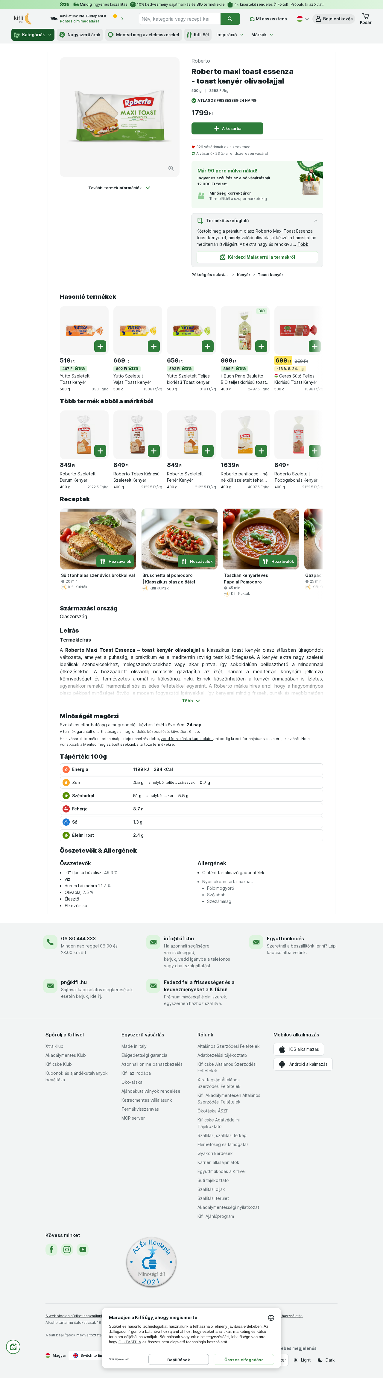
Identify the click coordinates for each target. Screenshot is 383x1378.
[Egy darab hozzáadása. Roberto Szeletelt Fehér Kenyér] (208, 451)
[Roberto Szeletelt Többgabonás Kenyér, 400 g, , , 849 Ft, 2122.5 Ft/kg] (298, 434)
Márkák (259, 34)
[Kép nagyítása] (171, 168)
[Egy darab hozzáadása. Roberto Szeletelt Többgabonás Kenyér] (315, 451)
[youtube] (83, 1250)
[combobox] (180, 19)
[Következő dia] (311, 330)
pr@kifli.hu (74, 982)
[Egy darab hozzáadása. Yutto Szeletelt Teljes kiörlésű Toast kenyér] (208, 346)
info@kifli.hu (179, 939)
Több (302, 244)
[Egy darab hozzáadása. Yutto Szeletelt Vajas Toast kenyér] (154, 346)
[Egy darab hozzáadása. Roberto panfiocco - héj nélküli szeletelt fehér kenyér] (261, 451)
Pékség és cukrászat (211, 274)
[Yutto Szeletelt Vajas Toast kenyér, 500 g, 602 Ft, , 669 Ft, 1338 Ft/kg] (137, 330)
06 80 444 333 (78, 939)
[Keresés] (230, 19)
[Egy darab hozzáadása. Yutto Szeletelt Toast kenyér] (100, 346)
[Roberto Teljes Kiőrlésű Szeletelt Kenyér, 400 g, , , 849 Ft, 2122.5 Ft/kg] (137, 434)
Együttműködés (285, 939)
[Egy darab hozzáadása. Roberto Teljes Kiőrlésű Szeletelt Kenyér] (154, 451)
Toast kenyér (270, 274)
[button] (333, 19)
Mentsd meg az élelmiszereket (148, 34)
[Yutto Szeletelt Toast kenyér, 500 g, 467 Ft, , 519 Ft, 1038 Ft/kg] (84, 330)
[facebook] (51, 1250)
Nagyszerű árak (84, 34)
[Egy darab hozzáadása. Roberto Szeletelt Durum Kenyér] (100, 451)
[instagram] (67, 1250)
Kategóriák (33, 34)
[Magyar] (302, 19)
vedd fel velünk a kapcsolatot (187, 738)
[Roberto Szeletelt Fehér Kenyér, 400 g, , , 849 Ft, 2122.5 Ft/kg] (191, 434)
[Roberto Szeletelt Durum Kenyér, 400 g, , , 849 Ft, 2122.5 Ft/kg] (84, 434)
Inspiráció (226, 34)
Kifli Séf (201, 34)
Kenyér (243, 274)
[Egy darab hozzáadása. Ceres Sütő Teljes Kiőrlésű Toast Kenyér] (315, 346)
